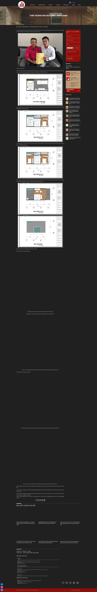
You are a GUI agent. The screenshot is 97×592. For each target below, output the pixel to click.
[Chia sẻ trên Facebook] (36, 500)
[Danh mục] (79, 4)
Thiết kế (50, 4)
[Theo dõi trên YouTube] (78, 583)
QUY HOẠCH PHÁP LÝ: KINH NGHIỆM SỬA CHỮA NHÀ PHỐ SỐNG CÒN (74, 111)
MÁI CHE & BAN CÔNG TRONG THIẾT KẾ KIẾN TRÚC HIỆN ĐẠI (74, 134)
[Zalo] (2, 584)
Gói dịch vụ (66, 4)
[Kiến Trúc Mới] (21, 4)
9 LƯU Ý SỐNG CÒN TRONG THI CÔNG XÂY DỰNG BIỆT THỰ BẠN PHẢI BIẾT (74, 125)
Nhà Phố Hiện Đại (25, 26)
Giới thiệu (32, 4)
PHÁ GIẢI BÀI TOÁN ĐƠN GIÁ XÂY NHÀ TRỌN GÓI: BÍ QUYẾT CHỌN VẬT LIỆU (74, 120)
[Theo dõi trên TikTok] (72, 2)
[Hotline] (2, 587)
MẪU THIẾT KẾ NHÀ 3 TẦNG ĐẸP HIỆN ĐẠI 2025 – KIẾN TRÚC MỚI (74, 107)
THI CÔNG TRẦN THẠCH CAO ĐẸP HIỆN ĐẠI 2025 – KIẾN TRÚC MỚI (74, 99)
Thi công (58, 4)
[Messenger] (2, 590)
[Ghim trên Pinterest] (42, 500)
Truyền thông (41, 4)
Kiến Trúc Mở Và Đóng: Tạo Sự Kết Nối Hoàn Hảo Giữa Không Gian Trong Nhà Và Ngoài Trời (70, 523)
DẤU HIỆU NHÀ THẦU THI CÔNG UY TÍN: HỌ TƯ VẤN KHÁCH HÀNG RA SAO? (74, 116)
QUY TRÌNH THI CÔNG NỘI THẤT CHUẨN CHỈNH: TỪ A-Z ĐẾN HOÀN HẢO (74, 130)
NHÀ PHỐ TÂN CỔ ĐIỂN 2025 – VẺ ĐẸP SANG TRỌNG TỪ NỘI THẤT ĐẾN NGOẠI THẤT (26, 523)
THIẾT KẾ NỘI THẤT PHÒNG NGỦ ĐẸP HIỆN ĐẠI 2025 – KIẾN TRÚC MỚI (74, 103)
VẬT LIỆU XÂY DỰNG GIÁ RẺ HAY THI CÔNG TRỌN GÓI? (74, 138)
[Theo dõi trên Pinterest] (74, 583)
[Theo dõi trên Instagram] (67, 583)
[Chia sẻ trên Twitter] (38, 500)
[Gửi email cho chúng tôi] (74, 2)
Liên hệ (73, 4)
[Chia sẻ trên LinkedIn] (44, 500)
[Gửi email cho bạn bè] (40, 500)
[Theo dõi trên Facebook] (70, 2)
